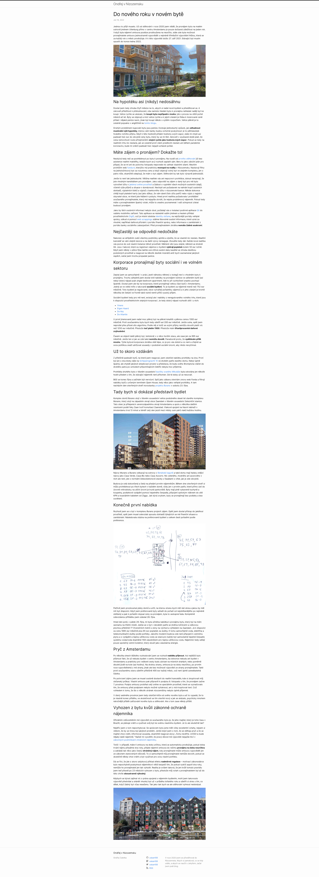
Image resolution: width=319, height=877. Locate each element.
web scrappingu (144, 219)
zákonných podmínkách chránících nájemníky (134, 740)
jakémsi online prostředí (140, 184)
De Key (120, 311)
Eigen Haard (123, 308)
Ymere (120, 305)
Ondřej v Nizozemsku (128, 4)
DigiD (131, 216)
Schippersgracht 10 (149, 361)
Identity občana (163, 216)
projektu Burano (162, 385)
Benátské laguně (165, 473)
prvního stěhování (187, 158)
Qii (198, 210)
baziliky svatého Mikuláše (168, 371)
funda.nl (131, 167)
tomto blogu (150, 123)
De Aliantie (122, 314)
